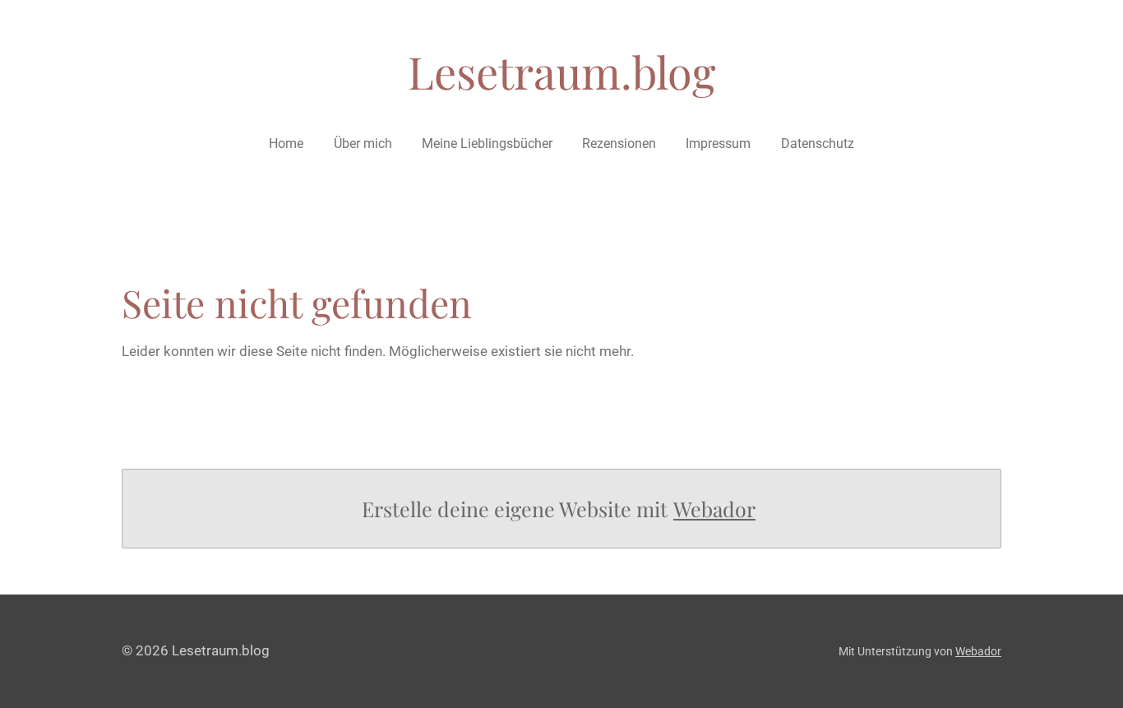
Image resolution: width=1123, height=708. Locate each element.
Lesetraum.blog (562, 71)
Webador (714, 508)
